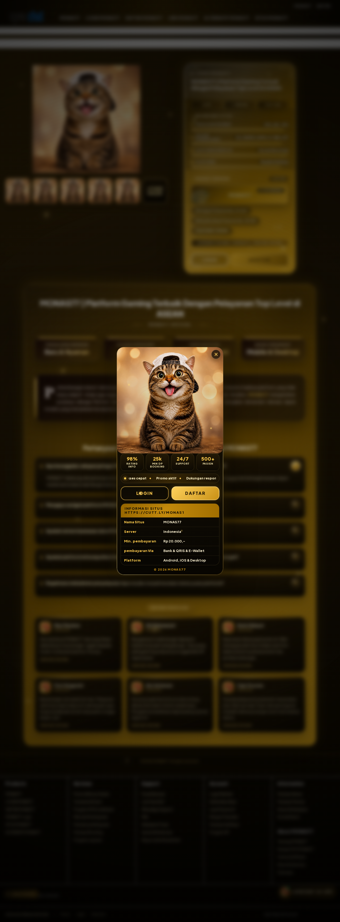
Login (144, 493)
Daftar (195, 493)
